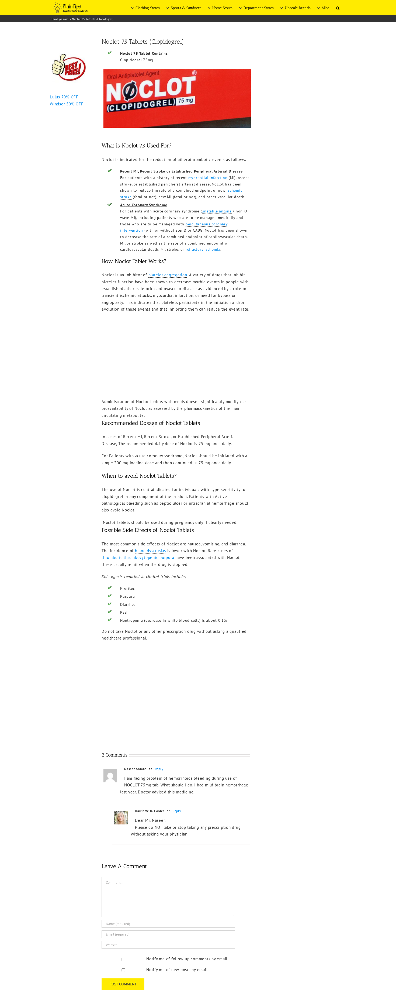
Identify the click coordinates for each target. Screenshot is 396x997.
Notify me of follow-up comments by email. (187, 958)
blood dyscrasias (150, 550)
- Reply (158, 769)
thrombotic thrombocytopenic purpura (138, 557)
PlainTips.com (59, 19)
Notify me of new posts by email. (177, 969)
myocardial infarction (208, 177)
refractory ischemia (203, 249)
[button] (337, 7)
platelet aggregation (167, 274)
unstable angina (216, 211)
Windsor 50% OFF (66, 103)
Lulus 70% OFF (64, 96)
